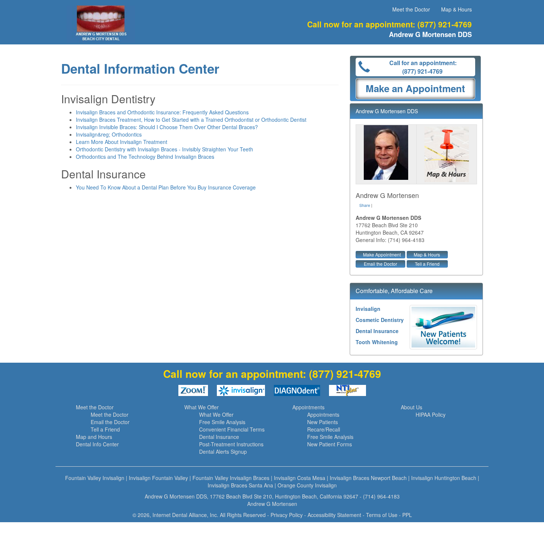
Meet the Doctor (411, 9)
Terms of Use (381, 514)
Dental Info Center (97, 444)
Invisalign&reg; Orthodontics (109, 134)
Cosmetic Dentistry (380, 319)
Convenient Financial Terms (232, 429)
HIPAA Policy (431, 414)
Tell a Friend (427, 264)
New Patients (322, 422)
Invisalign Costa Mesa (299, 477)
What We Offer (201, 407)
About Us (411, 407)
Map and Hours (94, 436)
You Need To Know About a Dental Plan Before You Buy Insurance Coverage (166, 187)
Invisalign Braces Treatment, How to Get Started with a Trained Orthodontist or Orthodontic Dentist (191, 119)
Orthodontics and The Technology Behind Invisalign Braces (145, 156)
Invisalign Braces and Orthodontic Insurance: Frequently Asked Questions (162, 112)
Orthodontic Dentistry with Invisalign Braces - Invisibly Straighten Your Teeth (164, 149)
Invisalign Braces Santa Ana (240, 485)
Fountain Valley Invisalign (94, 477)
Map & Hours (456, 9)
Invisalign (368, 308)
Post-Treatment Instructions (231, 444)
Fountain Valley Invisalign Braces (230, 477)
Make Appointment (382, 254)
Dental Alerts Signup (223, 451)
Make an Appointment (415, 88)
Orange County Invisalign (307, 485)
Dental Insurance (377, 331)
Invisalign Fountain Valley (158, 477)
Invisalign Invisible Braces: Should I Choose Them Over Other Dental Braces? (167, 127)
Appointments (308, 407)
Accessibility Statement (334, 514)
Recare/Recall (323, 429)
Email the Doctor (380, 264)
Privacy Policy (287, 514)
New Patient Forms (329, 444)
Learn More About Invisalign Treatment (121, 141)
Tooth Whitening (377, 342)
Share (364, 205)
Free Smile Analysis (222, 422)
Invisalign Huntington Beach (443, 477)
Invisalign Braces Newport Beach (368, 477)
